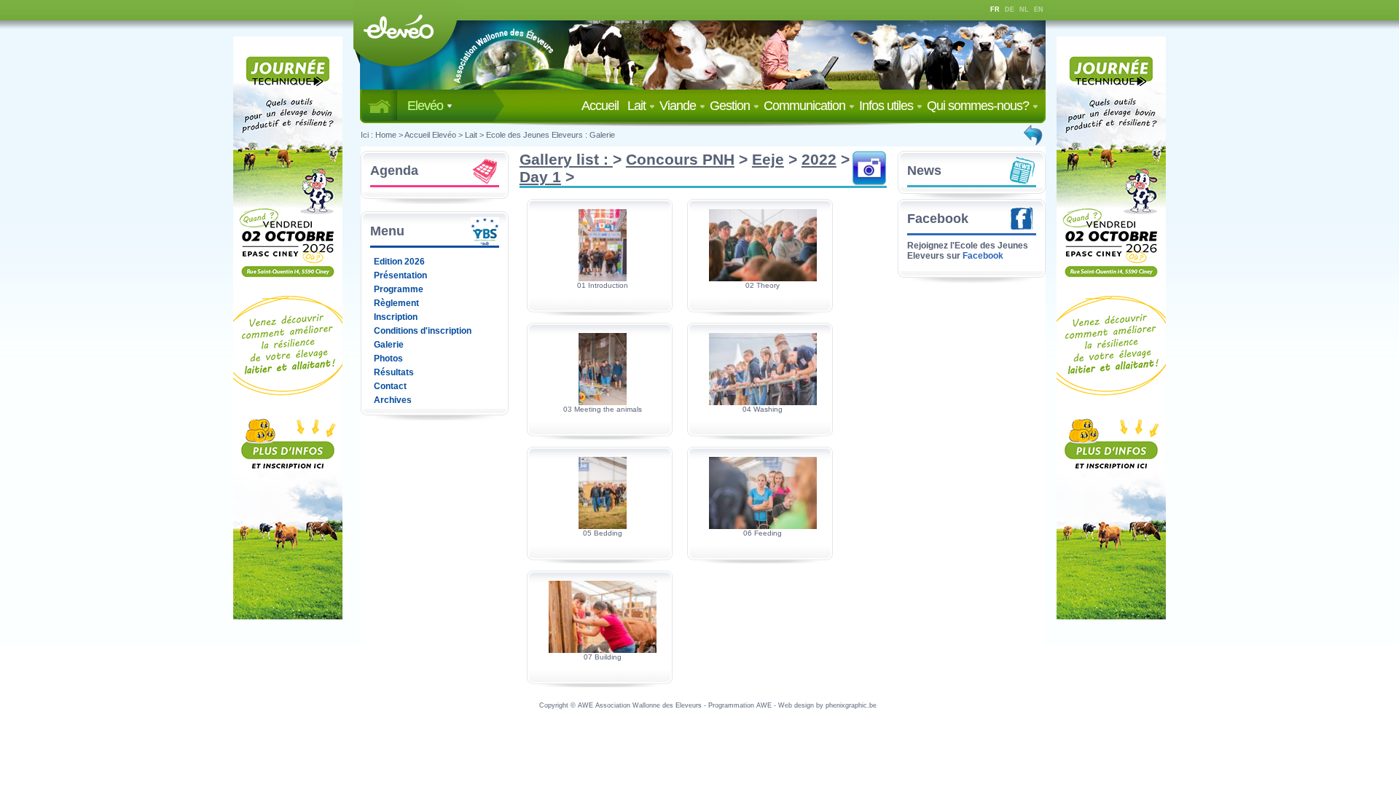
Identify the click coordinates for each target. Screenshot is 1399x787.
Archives (393, 400)
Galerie (389, 345)
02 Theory (762, 285)
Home (385, 134)
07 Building (603, 657)
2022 (819, 159)
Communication (806, 105)
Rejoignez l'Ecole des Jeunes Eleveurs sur (967, 250)
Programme (398, 289)
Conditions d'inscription (422, 331)
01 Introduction (602, 285)
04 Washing (762, 409)
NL (1024, 9)
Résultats (394, 372)
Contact (390, 386)
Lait (637, 105)
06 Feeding (762, 533)
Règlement (396, 303)
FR (995, 9)
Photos (388, 358)
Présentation (400, 275)
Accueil (602, 105)
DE (1009, 9)
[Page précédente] (1034, 134)
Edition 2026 (399, 262)
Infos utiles (887, 105)
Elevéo (426, 105)
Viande (679, 105)
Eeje (768, 159)
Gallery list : (566, 159)
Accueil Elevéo (430, 134)
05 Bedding (602, 533)
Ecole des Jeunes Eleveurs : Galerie (550, 134)
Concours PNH (680, 159)
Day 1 (540, 176)
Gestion (731, 105)
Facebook (937, 218)
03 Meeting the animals (602, 409)
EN (1038, 9)
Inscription (396, 317)
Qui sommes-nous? (979, 105)
